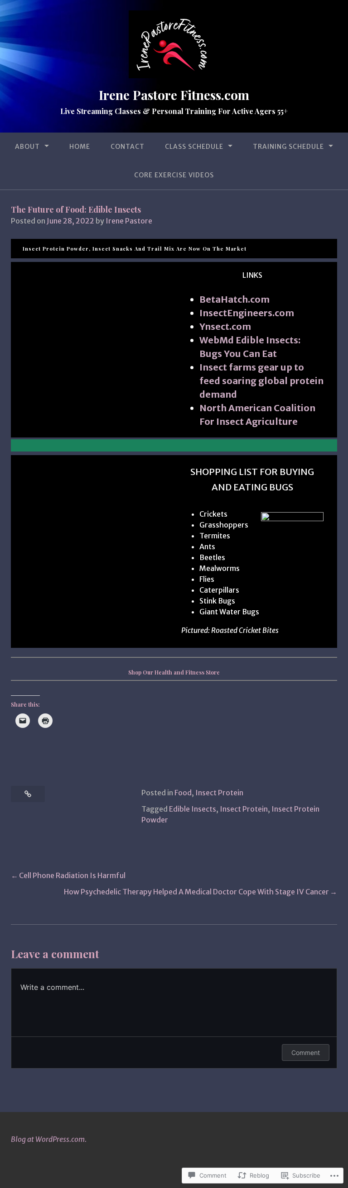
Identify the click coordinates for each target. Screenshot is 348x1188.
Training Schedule (288, 147)
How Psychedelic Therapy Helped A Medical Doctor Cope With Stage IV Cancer (196, 891)
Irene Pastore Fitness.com (174, 94)
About (27, 147)
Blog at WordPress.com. (49, 1139)
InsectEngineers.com (246, 312)
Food (183, 792)
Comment (305, 1052)
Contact (128, 147)
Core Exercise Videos (174, 175)
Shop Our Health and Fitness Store (174, 672)
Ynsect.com (225, 326)
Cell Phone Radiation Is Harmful (72, 875)
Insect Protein (219, 792)
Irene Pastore (129, 220)
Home (79, 147)
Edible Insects (192, 808)
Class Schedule (194, 147)
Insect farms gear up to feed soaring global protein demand (261, 380)
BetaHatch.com (234, 299)
